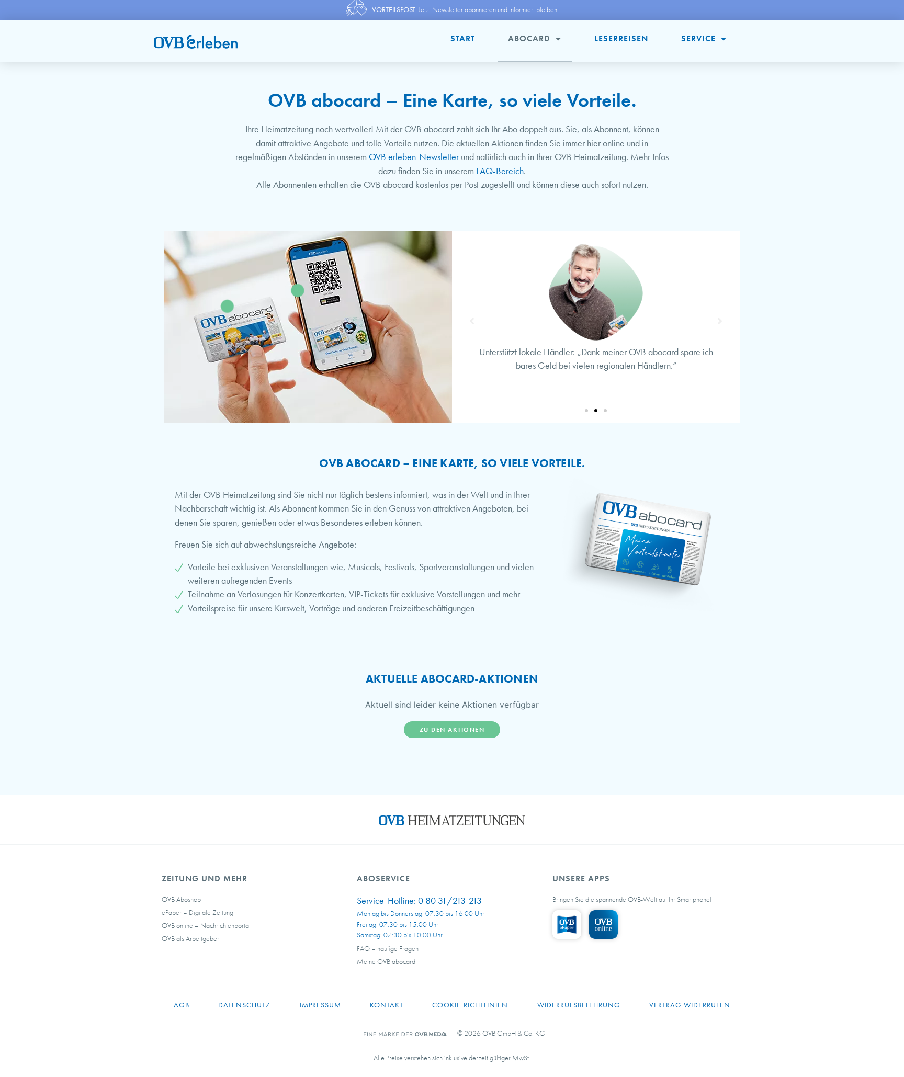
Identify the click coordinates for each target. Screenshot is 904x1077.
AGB (181, 1005)
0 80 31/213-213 (450, 900)
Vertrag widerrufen (689, 1005)
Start (462, 38)
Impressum (320, 1005)
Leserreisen (621, 38)
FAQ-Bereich (500, 171)
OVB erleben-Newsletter (414, 157)
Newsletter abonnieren (464, 9)
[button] (586, 410)
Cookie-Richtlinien (470, 1005)
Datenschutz (244, 1005)
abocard (529, 38)
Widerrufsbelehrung (578, 1005)
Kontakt (386, 1005)
